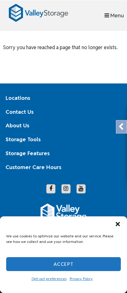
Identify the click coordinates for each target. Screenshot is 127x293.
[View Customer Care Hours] (112, 167)
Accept (64, 264)
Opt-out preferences (49, 278)
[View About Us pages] (112, 126)
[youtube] (81, 188)
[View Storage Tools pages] (112, 140)
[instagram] (66, 188)
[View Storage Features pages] (112, 153)
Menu (116, 15)
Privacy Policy (81, 278)
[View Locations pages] (112, 98)
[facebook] (50, 188)
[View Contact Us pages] (112, 112)
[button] (118, 224)
